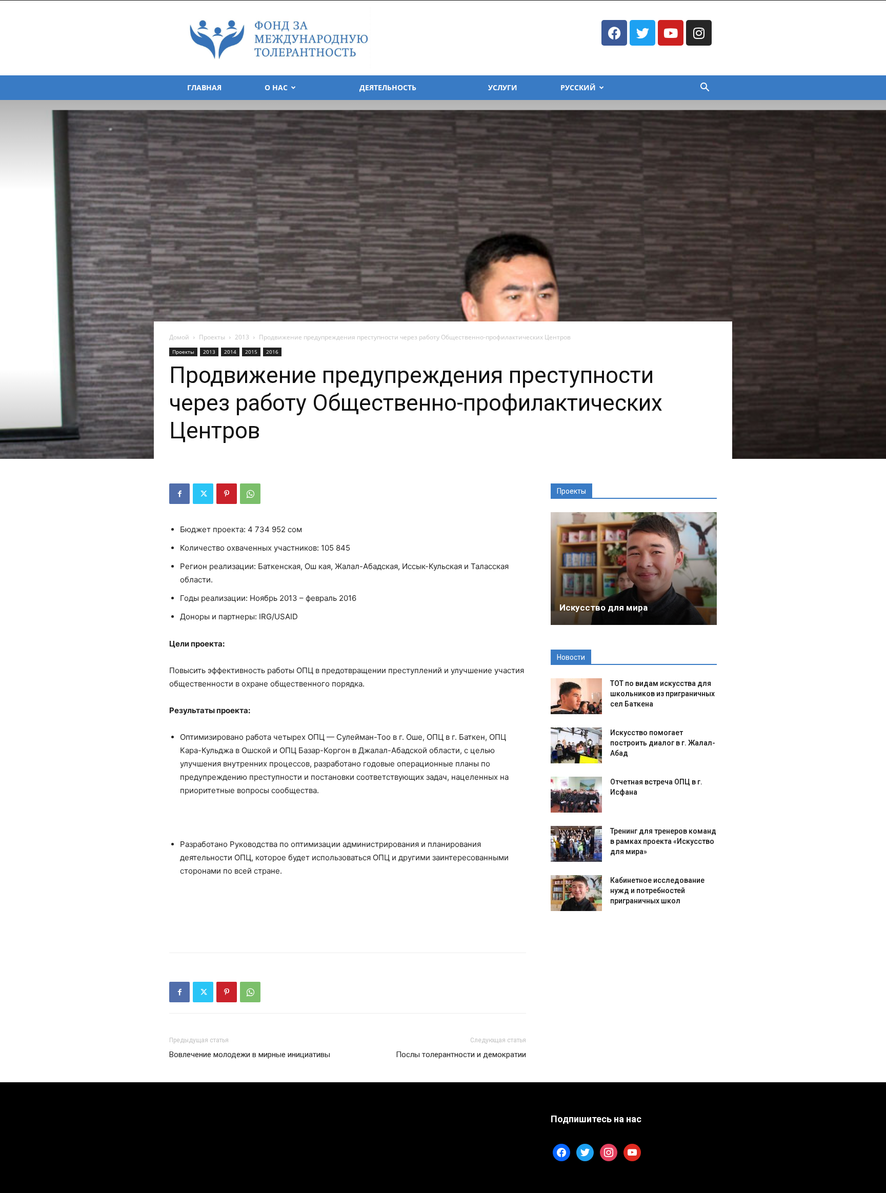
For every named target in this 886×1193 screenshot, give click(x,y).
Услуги (502, 87)
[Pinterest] (226, 493)
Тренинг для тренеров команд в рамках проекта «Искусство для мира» (663, 841)
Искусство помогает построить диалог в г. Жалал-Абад (662, 743)
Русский (578, 87)
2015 (251, 351)
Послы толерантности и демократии (461, 1054)
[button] (704, 88)
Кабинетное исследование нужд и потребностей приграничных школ (657, 890)
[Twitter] (642, 33)
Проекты (212, 337)
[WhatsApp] (250, 493)
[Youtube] (670, 33)
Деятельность (387, 87)
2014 (230, 351)
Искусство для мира (603, 607)
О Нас (276, 87)
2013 (242, 337)
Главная (204, 87)
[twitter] (585, 1152)
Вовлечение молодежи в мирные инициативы (249, 1054)
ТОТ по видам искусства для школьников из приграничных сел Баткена (662, 693)
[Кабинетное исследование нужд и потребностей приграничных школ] (576, 893)
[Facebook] (614, 33)
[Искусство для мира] (634, 568)
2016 (272, 351)
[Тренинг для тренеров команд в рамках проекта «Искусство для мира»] (576, 844)
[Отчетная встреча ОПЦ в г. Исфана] (576, 795)
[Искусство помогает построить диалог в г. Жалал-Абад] (576, 745)
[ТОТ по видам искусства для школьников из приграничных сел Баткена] (576, 696)
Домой (179, 337)
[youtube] (632, 1152)
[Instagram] (699, 33)
